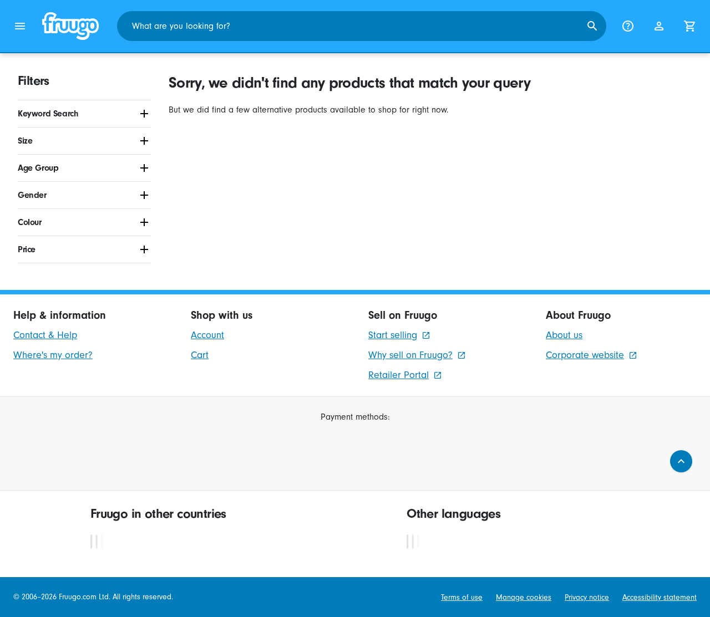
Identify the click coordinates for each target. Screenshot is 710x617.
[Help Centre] (628, 26)
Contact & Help (45, 335)
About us (564, 335)
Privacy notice (587, 597)
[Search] (592, 26)
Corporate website (585, 355)
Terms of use (462, 597)
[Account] (659, 26)
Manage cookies (523, 597)
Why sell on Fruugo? (410, 355)
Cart (200, 355)
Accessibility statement (659, 597)
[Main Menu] (20, 26)
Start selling (392, 335)
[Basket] (690, 26)
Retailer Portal (398, 375)
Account (207, 335)
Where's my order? (53, 355)
